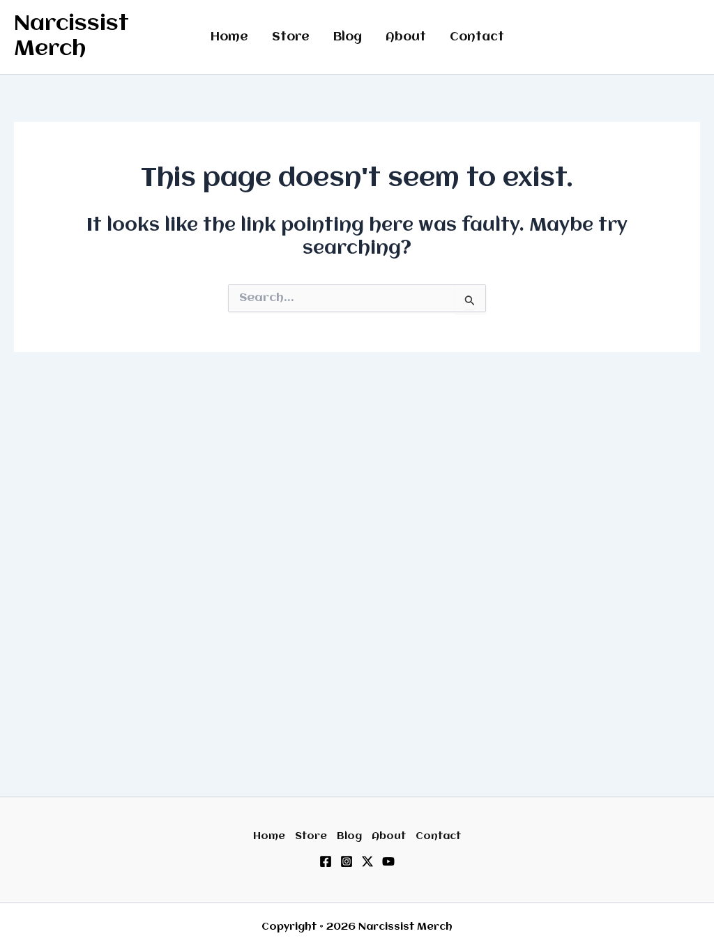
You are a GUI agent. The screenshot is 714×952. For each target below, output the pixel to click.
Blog (347, 37)
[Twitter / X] (367, 861)
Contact (477, 37)
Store (291, 37)
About (406, 37)
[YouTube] (388, 861)
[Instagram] (346, 861)
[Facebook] (325, 861)
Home (229, 37)
